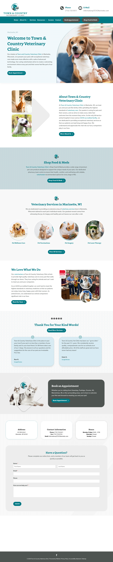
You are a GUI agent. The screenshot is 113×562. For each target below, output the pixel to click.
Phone (15, 478)
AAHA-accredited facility (88, 118)
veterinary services (68, 209)
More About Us (65, 134)
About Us (23, 20)
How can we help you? (21, 485)
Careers (51, 20)
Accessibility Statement (75, 559)
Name (15, 463)
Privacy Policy (64, 559)
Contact (58, 20)
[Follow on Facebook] (56, 555)
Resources (41, 20)
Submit (17, 504)
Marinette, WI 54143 (22, 434)
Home (16, 20)
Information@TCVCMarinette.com (96, 11)
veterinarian (41, 175)
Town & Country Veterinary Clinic (72, 105)
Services (33, 20)
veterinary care (73, 110)
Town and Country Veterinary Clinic (29, 54)
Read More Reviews (55, 330)
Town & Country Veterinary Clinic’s (38, 167)
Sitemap (84, 559)
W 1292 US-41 (21, 432)
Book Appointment (71, 20)
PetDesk (58, 559)
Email (15, 471)
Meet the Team (18, 302)
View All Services (55, 252)
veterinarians (18, 274)
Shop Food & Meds (90, 20)
